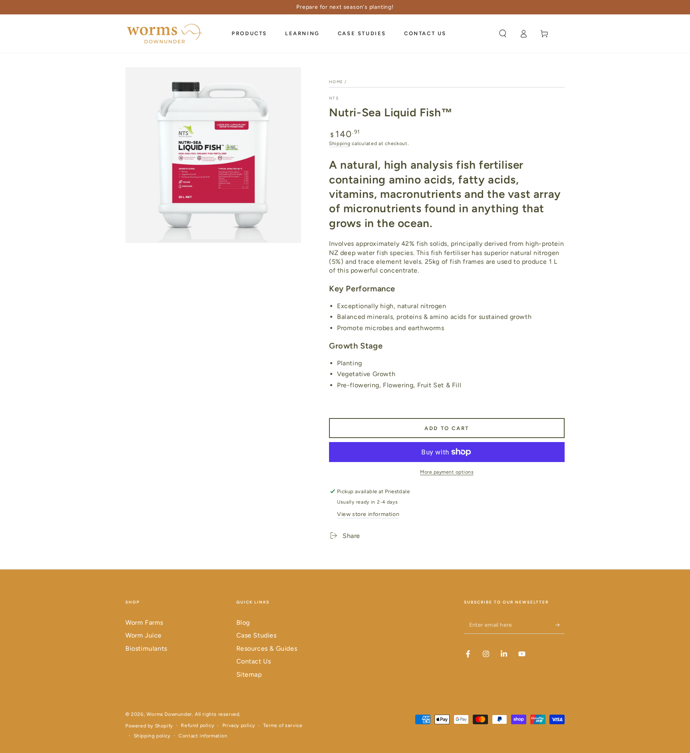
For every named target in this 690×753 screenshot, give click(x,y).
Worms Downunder (169, 714)
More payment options (447, 472)
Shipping (340, 143)
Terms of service (283, 725)
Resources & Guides (266, 648)
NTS (334, 98)
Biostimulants (146, 648)
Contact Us (253, 661)
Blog (243, 622)
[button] (502, 33)
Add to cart (446, 428)
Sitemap (249, 674)
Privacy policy (238, 725)
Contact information (202, 736)
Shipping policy (152, 736)
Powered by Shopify (149, 726)
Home (336, 81)
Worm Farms (144, 622)
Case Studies (256, 635)
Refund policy (197, 725)
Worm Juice (143, 635)
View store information (368, 514)
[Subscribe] (560, 624)
